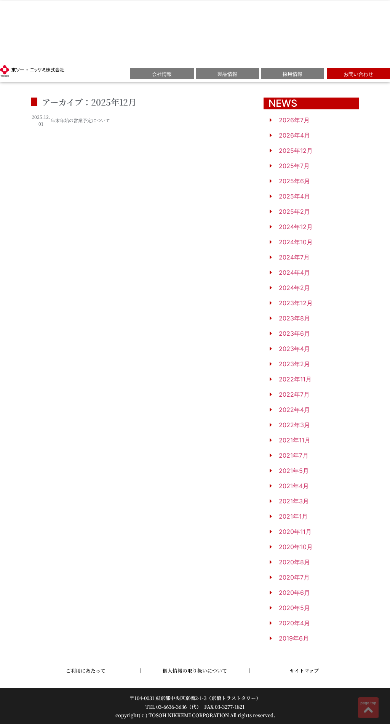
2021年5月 (294, 470)
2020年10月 (296, 547)
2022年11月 (295, 379)
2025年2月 (294, 211)
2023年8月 (294, 318)
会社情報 (162, 74)
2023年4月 (294, 348)
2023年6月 (294, 333)
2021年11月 (294, 440)
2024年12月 (296, 227)
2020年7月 (294, 577)
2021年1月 (293, 516)
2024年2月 (294, 288)
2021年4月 (294, 486)
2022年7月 (294, 394)
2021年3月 (294, 501)
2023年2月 (294, 364)
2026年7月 (294, 120)
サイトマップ (304, 670)
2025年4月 (294, 196)
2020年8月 (294, 562)
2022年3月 (294, 425)
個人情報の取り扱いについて (195, 670)
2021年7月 (293, 455)
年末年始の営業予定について (80, 120)
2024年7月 (294, 257)
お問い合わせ (358, 74)
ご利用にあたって (85, 670)
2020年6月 (294, 592)
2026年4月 (294, 135)
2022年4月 (294, 409)
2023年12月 (296, 303)
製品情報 (227, 74)
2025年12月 (296, 150)
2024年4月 (294, 272)
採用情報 (292, 74)
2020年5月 (294, 608)
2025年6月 (294, 181)
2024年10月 (296, 242)
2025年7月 (294, 166)
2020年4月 (294, 623)
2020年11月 (295, 531)
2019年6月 (294, 638)
